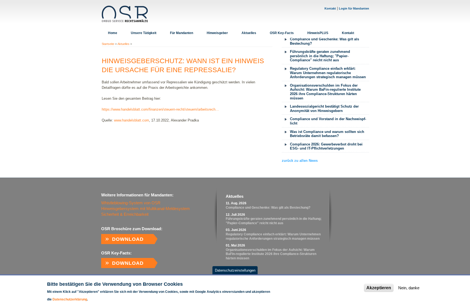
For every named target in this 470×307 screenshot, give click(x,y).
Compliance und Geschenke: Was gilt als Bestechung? (324, 41)
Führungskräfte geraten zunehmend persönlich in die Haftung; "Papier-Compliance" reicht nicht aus (320, 56)
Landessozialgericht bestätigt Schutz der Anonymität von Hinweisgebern (324, 108)
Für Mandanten (181, 33)
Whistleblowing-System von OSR (130, 202)
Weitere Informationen (105, 299)
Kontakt (330, 8)
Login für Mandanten (354, 8)
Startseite (108, 43)
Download (128, 239)
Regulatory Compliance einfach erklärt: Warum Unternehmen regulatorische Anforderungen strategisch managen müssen (328, 72)
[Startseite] (124, 14)
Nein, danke (408, 287)
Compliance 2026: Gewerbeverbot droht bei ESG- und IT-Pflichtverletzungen (326, 146)
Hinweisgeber (217, 33)
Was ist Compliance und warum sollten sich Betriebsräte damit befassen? (327, 134)
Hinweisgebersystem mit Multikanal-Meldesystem (145, 208)
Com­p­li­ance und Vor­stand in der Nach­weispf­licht (328, 121)
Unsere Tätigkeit (143, 33)
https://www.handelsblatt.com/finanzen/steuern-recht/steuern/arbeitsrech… (160, 109)
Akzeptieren (378, 287)
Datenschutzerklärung (69, 299)
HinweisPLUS (317, 33)
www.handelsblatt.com (131, 120)
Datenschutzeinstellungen (235, 270)
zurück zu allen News (300, 161)
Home (112, 33)
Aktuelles (249, 33)
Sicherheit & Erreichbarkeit (125, 214)
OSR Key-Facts (282, 33)
